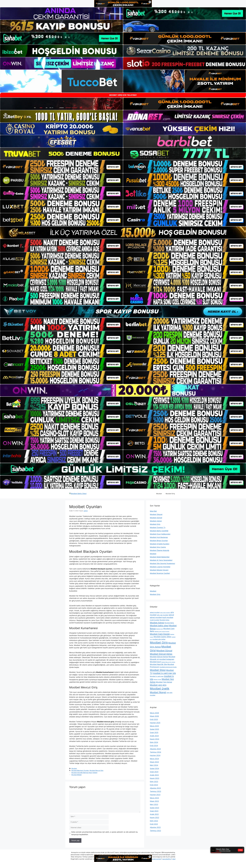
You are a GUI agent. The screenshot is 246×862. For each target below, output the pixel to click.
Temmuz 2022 (155, 831)
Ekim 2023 (154, 782)
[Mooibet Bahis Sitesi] (77, 493)
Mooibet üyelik (159, 688)
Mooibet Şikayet (156, 514)
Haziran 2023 (155, 795)
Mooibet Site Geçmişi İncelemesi (162, 563)
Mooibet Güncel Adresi (159, 657)
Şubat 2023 (154, 808)
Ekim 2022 (154, 821)
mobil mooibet (154, 620)
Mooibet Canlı (159, 628)
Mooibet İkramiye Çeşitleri (160, 573)
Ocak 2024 (154, 772)
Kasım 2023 (154, 778)
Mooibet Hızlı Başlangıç (159, 537)
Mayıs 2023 (154, 798)
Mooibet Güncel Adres (161, 654)
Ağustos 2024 (155, 749)
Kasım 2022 (154, 818)
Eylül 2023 (154, 785)
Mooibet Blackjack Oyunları (80, 770)
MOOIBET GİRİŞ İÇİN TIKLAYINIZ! (123, 95)
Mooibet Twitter (157, 679)
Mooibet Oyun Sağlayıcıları (160, 534)
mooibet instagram (166, 659)
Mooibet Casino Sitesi (162, 637)
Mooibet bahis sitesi (159, 625)
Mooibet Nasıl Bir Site (158, 664)
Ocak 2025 (154, 732)
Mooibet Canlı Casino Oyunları (162, 631)
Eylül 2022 (154, 824)
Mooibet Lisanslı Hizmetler (160, 567)
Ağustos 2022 (155, 827)
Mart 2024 (154, 765)
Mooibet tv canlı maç (156, 676)
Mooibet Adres (164, 620)
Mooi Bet (153, 511)
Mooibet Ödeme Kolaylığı (159, 550)
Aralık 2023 (154, 775)
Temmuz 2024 (155, 752)
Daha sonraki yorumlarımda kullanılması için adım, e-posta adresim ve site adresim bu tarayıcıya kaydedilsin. (104, 833)
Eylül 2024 (154, 746)
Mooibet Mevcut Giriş (96, 770)
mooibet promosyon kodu (168, 667)
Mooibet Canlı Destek (160, 634)
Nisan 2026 (154, 716)
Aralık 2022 (154, 814)
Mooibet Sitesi (158, 670)
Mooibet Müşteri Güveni (159, 570)
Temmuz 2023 (155, 791)
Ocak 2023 (154, 811)
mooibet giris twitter (158, 639)
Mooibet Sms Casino (158, 547)
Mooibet (159, 494)
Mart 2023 (154, 804)
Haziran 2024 (155, 755)
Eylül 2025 (154, 719)
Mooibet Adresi (156, 521)
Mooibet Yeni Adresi (164, 682)
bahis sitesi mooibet (165, 612)
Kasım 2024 (154, 739)
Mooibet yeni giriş (158, 685)
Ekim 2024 (154, 742)
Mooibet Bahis (169, 623)
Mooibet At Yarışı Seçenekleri (161, 560)
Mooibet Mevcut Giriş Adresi (168, 662)
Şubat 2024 (154, 768)
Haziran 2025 (155, 723)
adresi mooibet (155, 612)
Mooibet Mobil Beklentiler (160, 557)
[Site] (61, 166)
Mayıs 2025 (154, 726)
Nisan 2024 (154, 762)
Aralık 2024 (154, 736)
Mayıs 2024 (154, 759)
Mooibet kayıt (155, 662)
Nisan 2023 (154, 801)
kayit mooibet (167, 617)
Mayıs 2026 (154, 713)
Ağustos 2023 (155, 788)
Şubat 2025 (154, 729)
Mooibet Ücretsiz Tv (157, 527)
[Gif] (123, 233)
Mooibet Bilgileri (76, 775)
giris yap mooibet (162, 615)
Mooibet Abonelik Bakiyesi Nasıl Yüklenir (84, 772)
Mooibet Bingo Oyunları (159, 541)
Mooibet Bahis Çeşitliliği (159, 531)
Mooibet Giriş (170, 494)
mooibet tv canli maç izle (164, 673)
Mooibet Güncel (156, 518)
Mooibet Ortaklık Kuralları (159, 544)
